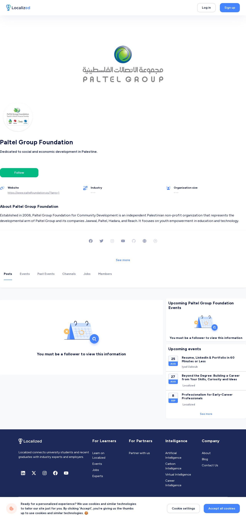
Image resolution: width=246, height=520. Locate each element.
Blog (205, 459)
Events (97, 464)
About (206, 453)
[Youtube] (123, 241)
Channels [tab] (69, 274)
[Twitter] (101, 241)
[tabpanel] (123, 358)
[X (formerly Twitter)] (33, 473)
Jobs (95, 470)
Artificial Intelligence (173, 455)
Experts (97, 476)
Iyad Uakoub (190, 366)
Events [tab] (25, 274)
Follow (19, 172)
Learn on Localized (98, 455)
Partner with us (139, 453)
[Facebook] (90, 241)
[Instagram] (44, 473)
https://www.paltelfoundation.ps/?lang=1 (33, 192)
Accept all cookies (221, 508)
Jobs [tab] (87, 274)
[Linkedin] (23, 473)
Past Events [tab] (46, 274)
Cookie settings (183, 508)
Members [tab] (105, 274)
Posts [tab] (8, 274)
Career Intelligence (173, 483)
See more (123, 260)
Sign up (229, 7)
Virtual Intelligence (178, 474)
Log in (206, 7)
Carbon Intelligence (173, 466)
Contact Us (210, 465)
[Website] (144, 241)
